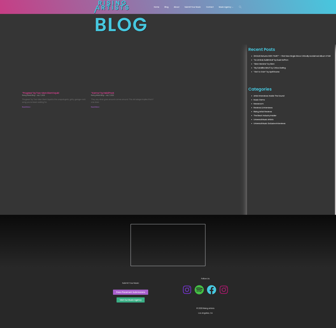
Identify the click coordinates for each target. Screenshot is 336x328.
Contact (210, 7)
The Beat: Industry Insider (265, 115)
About (176, 7)
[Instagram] (187, 289)
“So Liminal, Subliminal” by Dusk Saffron (271, 60)
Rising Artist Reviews (263, 111)
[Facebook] (211, 289)
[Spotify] (199, 289)
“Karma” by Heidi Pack (102, 93)
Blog (166, 7)
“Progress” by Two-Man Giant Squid (40, 93)
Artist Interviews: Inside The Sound (269, 95)
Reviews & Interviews (263, 107)
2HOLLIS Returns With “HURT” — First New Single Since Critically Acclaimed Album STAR (292, 56)
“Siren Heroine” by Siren (264, 63)
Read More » (26, 107)
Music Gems (259, 99)
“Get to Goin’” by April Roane (267, 71)
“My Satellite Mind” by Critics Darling (270, 67)
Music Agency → (226, 7)
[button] (240, 7)
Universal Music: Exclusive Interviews (269, 123)
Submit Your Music (193, 7)
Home (156, 7)
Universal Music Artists (264, 119)
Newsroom (259, 103)
